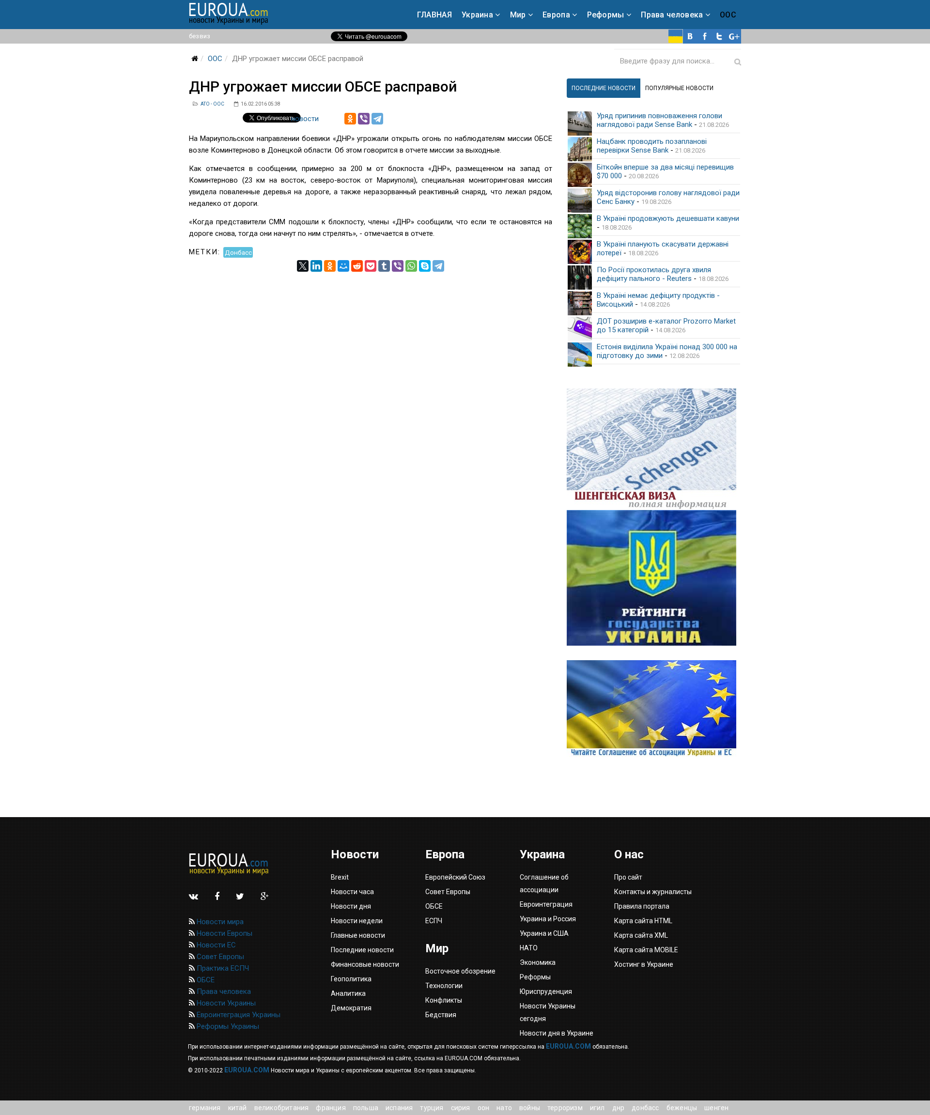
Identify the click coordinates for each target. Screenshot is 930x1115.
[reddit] (357, 266)
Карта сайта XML (641, 935)
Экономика (538, 962)
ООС (728, 14)
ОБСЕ (205, 980)
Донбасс (238, 252)
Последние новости (362, 950)
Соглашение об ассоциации (544, 883)
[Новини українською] (675, 36)
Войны (529, 1108)
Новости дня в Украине (556, 1033)
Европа (556, 14)
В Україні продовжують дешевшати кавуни (668, 218)
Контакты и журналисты (653, 892)
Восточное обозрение (460, 971)
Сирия (460, 1108)
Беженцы (681, 1108)
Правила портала (641, 906)
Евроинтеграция (546, 904)
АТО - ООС (212, 104)
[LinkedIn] (316, 266)
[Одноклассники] (350, 118)
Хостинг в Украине (643, 964)
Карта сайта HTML (643, 921)
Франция (330, 1108)
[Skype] (425, 266)
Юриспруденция (546, 991)
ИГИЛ (597, 1108)
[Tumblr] (384, 266)
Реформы (605, 14)
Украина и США (544, 933)
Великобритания (281, 1108)
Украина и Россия (548, 919)
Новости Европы (223, 933)
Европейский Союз (455, 877)
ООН (484, 1108)
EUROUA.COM (568, 1046)
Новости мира (219, 921)
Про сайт (628, 877)
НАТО (504, 1108)
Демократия (351, 1008)
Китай (237, 1108)
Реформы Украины (227, 1026)
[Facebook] (705, 36)
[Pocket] (370, 266)
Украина (477, 14)
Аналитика (348, 993)
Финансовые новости (365, 964)
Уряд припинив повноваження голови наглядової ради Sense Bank (659, 120)
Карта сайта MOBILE (646, 950)
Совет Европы (219, 956)
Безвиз (199, 36)
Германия (205, 1108)
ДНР (618, 1108)
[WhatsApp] (411, 266)
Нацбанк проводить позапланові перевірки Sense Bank (652, 146)
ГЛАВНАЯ (434, 14)
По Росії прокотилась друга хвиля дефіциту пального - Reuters (654, 274)
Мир (518, 14)
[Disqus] (370, 393)
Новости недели (357, 921)
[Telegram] (377, 118)
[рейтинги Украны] (654, 578)
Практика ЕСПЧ (222, 968)
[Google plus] (734, 36)
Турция (431, 1108)
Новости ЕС (215, 945)
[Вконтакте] (690, 36)
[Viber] (364, 118)
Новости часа (352, 892)
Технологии (444, 986)
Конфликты (443, 1000)
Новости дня (351, 906)
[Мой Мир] (343, 266)
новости (305, 118)
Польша (365, 1108)
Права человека (672, 14)
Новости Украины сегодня (547, 1012)
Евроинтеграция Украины (237, 1014)
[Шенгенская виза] (654, 449)
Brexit (340, 877)
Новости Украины (225, 1003)
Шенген (716, 1108)
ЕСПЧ (433, 921)
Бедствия (440, 1015)
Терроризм (565, 1108)
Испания (399, 1108)
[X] (303, 266)
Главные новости (358, 935)
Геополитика (351, 979)
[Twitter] (719, 36)
